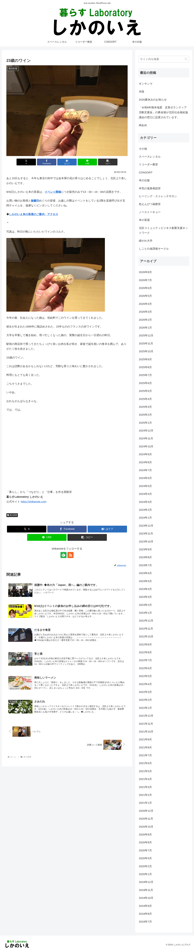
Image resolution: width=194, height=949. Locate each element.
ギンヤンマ (145, 83)
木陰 (141, 91)
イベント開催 (53, 191)
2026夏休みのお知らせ (153, 99)
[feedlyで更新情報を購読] (63, 555)
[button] (107, 162)
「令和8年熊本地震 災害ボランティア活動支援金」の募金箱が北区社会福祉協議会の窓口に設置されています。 (163, 112)
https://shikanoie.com (33, 501)
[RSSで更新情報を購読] (70, 555)
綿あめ (143, 125)
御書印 (35, 200)
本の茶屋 (13, 515)
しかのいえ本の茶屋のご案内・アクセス (33, 214)
